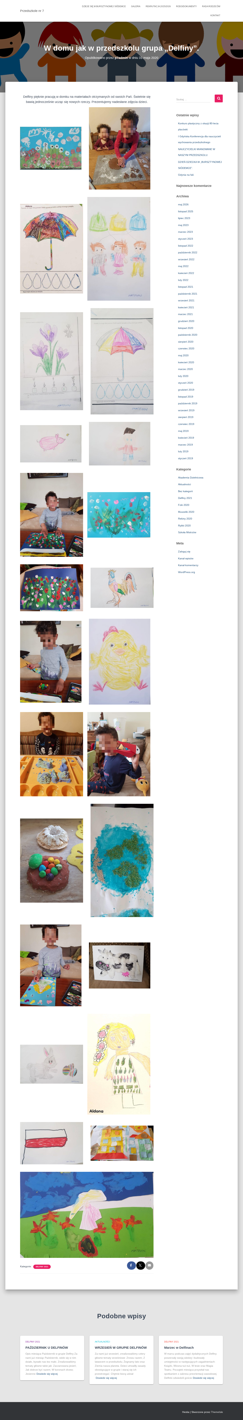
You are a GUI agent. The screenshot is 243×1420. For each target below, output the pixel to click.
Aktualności (184, 484)
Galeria (135, 6)
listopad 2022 (185, 245)
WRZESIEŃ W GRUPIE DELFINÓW (121, 1347)
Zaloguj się (184, 551)
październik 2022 (187, 252)
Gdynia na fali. (186, 174)
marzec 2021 (185, 314)
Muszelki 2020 (186, 511)
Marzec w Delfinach (179, 1347)
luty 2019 (183, 451)
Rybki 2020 (184, 525)
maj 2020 (183, 355)
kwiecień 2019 (186, 437)
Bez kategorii (185, 491)
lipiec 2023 (184, 218)
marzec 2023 (185, 231)
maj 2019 (183, 431)
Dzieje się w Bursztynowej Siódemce (104, 6)
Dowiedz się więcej (47, 1373)
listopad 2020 (185, 328)
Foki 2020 (183, 504)
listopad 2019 (185, 396)
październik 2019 (187, 403)
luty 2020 (183, 376)
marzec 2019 (185, 444)
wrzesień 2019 (186, 410)
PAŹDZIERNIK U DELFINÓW (46, 1347)
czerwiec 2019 (186, 424)
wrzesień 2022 (186, 259)
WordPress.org (186, 572)
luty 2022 (183, 280)
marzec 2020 (185, 369)
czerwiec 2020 (186, 348)
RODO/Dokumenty (186, 6)
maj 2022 (183, 266)
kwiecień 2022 (186, 273)
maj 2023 (183, 225)
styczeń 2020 (185, 382)
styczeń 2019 (185, 458)
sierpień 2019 (185, 417)
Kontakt (215, 15)
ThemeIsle (217, 1412)
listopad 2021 (185, 286)
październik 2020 (187, 334)
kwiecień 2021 (186, 307)
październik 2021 (187, 293)
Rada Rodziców (211, 6)
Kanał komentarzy (188, 565)
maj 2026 (183, 204)
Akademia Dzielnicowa (190, 477)
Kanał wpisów (185, 558)
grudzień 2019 (186, 389)
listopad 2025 (185, 211)
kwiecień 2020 (186, 362)
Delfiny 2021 (42, 1267)
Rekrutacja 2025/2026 (158, 6)
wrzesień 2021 (186, 300)
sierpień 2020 (185, 341)
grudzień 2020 (186, 321)
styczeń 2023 (185, 238)
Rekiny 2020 (185, 518)
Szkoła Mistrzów (187, 532)
